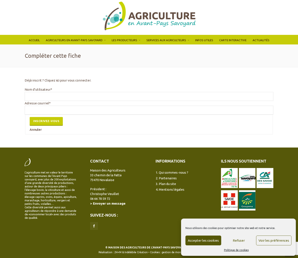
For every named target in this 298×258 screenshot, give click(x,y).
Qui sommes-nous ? (173, 172)
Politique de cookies (236, 250)
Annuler (36, 129)
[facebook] (94, 226)
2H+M (118, 252)
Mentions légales (171, 189)
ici (57, 80)
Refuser (239, 240)
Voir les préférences (274, 240)
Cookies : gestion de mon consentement (174, 252)
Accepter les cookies (203, 240)
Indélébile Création (136, 252)
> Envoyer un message (107, 203)
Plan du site (167, 184)
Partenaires (168, 178)
